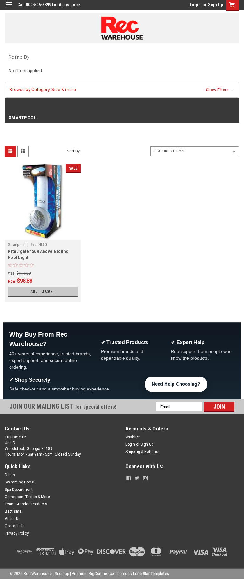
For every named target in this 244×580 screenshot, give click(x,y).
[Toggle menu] (8, 8)
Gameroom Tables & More (27, 497)
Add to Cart (42, 291)
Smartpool (16, 245)
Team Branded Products (26, 504)
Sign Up (215, 4)
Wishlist (132, 437)
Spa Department (19, 489)
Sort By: (74, 151)
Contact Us (14, 526)
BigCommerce (101, 573)
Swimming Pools (19, 482)
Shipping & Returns (141, 452)
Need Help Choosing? (176, 384)
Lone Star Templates (151, 573)
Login (195, 4)
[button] (122, 90)
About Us (13, 519)
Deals (10, 475)
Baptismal (14, 511)
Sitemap (62, 573)
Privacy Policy (17, 533)
